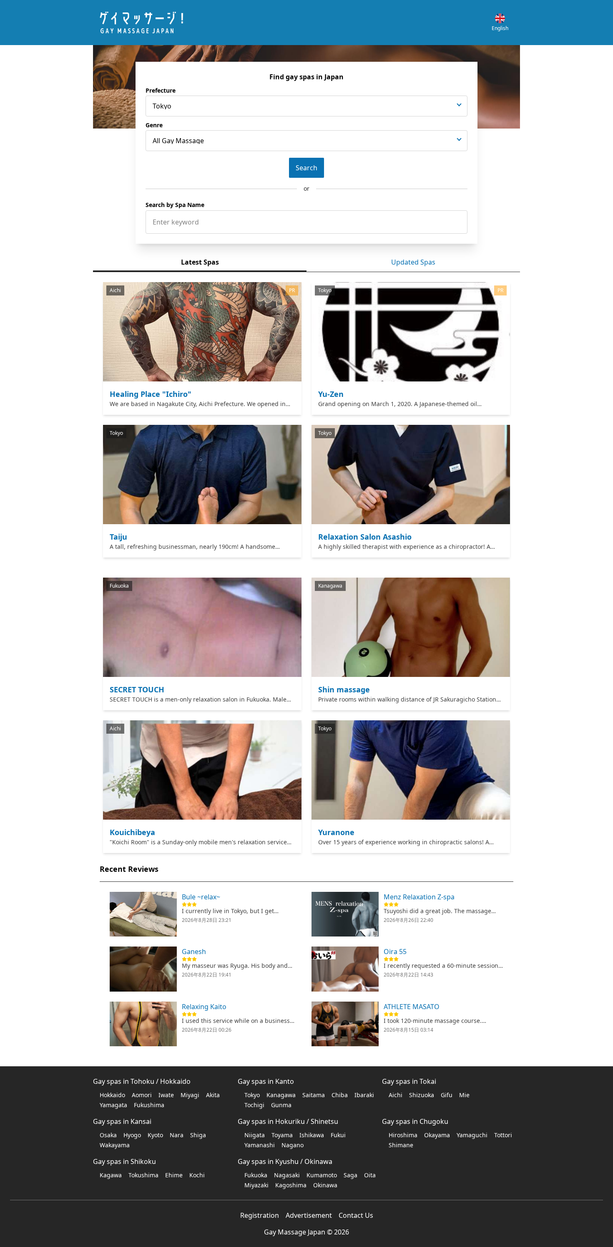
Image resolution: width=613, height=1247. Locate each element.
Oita (370, 1175)
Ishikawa (311, 1135)
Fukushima (149, 1105)
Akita (213, 1095)
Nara (176, 1135)
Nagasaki (287, 1175)
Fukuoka (255, 1175)
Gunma (281, 1105)
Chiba (340, 1095)
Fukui (338, 1135)
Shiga (198, 1135)
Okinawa (325, 1185)
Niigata (254, 1135)
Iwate (166, 1095)
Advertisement (309, 1215)
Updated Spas (413, 262)
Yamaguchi (472, 1135)
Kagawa (111, 1175)
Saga (350, 1175)
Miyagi (190, 1095)
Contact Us (356, 1215)
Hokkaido (112, 1095)
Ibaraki (364, 1095)
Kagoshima (290, 1185)
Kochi (197, 1175)
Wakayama (115, 1145)
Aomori (142, 1095)
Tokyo (252, 1095)
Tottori (503, 1135)
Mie (464, 1095)
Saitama (313, 1095)
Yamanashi (259, 1145)
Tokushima (143, 1175)
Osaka (108, 1135)
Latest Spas (200, 262)
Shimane (401, 1145)
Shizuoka (421, 1095)
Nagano (292, 1145)
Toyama (282, 1135)
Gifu (446, 1095)
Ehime (174, 1175)
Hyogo (132, 1135)
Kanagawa (281, 1095)
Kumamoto (321, 1175)
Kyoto (155, 1135)
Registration (259, 1215)
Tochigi (254, 1105)
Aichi (395, 1095)
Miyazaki (256, 1185)
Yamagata (113, 1105)
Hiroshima (403, 1135)
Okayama (437, 1135)
